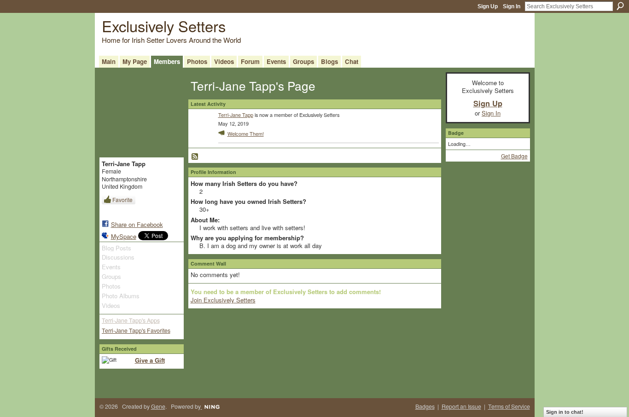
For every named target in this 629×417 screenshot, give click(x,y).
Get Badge (514, 156)
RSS (195, 157)
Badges (425, 406)
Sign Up (488, 6)
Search (620, 6)
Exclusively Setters (164, 25)
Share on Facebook (137, 224)
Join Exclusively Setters (223, 299)
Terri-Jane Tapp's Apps (131, 320)
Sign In (511, 6)
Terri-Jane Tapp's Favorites (136, 330)
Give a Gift (150, 360)
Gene (158, 406)
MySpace (123, 236)
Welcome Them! (245, 133)
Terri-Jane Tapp (235, 114)
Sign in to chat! (564, 412)
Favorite (122, 199)
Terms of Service (509, 406)
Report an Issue (461, 406)
